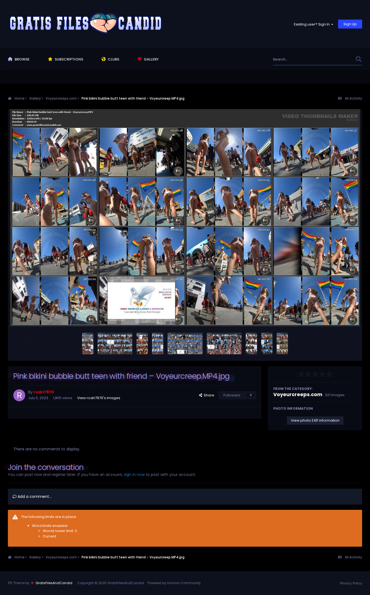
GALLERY (151, 59)
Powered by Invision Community (174, 583)
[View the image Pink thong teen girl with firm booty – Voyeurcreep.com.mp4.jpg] (87, 343)
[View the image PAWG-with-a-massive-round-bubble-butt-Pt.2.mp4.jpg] (266, 343)
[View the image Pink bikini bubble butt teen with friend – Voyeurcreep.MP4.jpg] (184, 343)
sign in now (134, 474)
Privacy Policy (351, 583)
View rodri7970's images (98, 397)
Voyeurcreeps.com (297, 394)
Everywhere (338, 59)
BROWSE (22, 59)
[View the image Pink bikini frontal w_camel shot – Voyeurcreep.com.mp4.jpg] (157, 343)
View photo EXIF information (315, 420)
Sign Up (350, 24)
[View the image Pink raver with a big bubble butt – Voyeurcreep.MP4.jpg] (115, 343)
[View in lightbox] (185, 217)
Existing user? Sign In (312, 24)
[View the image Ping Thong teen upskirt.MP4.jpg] (224, 343)
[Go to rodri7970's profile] (19, 395)
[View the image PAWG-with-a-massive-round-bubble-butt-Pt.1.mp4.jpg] (282, 343)
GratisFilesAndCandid (53, 583)
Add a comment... (34, 496)
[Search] (358, 59)
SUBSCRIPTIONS (68, 59)
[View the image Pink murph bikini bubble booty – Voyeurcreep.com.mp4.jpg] (142, 343)
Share (208, 395)
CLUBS (113, 59)
